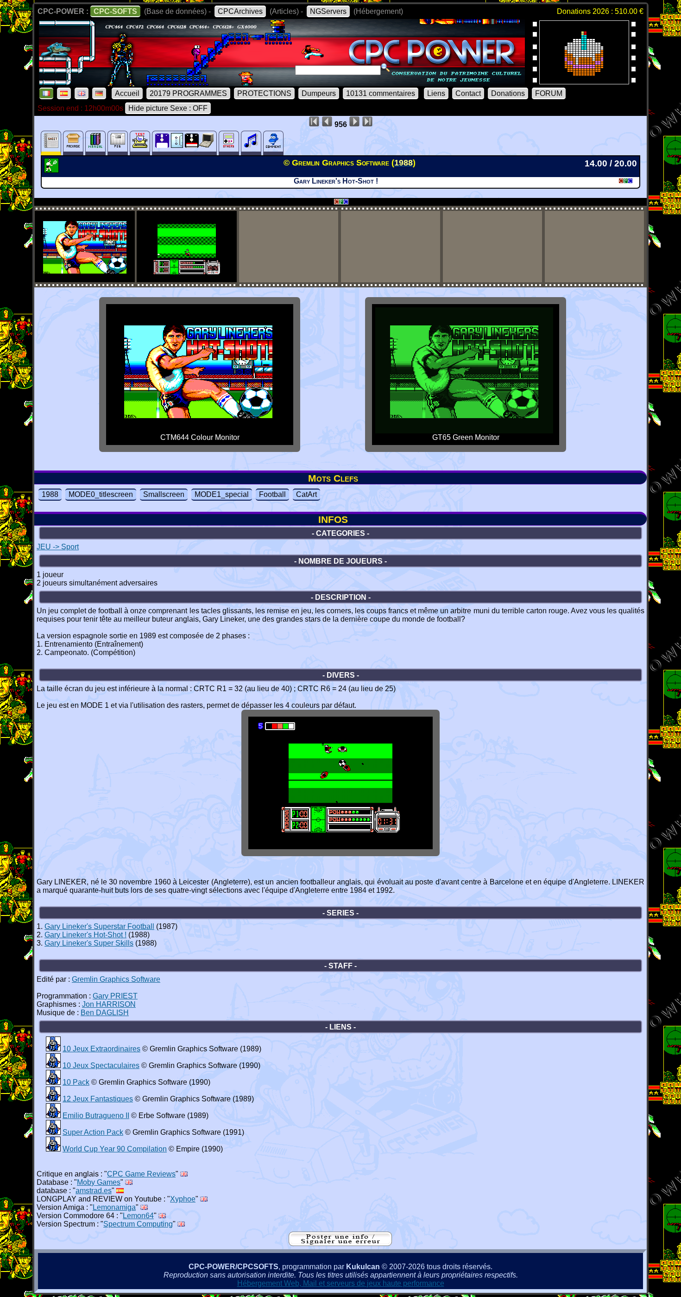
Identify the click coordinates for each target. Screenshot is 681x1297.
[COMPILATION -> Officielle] (53, 1049)
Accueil (127, 93)
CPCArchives (240, 11)
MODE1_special (222, 494)
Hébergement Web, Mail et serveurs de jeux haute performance (340, 1283)
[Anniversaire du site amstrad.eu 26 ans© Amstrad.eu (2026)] (584, 81)
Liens (436, 93)
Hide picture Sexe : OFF (168, 108)
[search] (385, 67)
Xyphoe (182, 1199)
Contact (468, 93)
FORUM (548, 93)
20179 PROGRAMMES (188, 93)
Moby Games (98, 1182)
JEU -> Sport (58, 547)
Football (272, 494)
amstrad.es (94, 1191)
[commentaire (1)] (273, 143)
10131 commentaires (380, 93)
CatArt (306, 494)
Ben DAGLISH (105, 1013)
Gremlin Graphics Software (116, 979)
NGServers (328, 11)
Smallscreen (163, 494)
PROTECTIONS (264, 93)
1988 (50, 494)
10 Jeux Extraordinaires (101, 1049)
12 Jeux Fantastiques (98, 1099)
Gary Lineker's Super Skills (88, 943)
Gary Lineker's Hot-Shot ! (85, 935)
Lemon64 (138, 1216)
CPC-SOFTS (115, 11)
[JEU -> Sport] (52, 170)
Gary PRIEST (115, 996)
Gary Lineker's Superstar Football (99, 926)
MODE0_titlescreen (101, 494)
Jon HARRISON (109, 1004)
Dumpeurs (319, 93)
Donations (508, 93)
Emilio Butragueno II (96, 1115)
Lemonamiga (114, 1207)
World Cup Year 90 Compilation (115, 1149)
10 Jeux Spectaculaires (101, 1065)
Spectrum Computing (138, 1224)
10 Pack (76, 1082)
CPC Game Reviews (141, 1174)
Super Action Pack (93, 1132)
